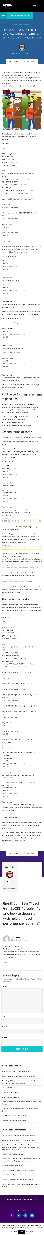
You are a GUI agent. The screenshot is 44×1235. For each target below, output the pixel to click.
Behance (19, 1215)
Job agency (5, 1165)
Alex (3, 1184)
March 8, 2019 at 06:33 (19, 940)
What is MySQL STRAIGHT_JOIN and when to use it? (18, 1076)
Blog (36, 1199)
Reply (5, 962)
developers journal (25, 24)
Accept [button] (21, 1232)
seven (4, 1140)
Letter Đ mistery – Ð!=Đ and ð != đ (24, 1135)
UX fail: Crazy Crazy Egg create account (14, 1115)
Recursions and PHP (8, 1088)
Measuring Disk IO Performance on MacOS (15, 1071)
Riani (3, 1154)
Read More (29, 1232)
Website (13, 889)
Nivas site (9, 1199)
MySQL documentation (20, 412)
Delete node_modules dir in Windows (14, 1120)
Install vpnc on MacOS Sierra (11, 1097)
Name (4, 1016)
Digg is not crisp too (17, 1165)
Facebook (25, 1215)
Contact (30, 1199)
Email (4, 1027)
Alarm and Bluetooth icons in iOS (17, 1154)
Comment (5, 986)
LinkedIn (12, 1215)
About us (17, 1199)
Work (24, 1199)
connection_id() (12, 417)
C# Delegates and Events (10, 1092)
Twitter (32, 1215)
